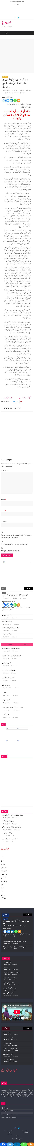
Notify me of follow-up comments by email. (14, 544)
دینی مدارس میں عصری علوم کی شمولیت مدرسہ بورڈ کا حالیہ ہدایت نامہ (13, 707)
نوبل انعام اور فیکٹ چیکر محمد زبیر (8, 993)
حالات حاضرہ (5, 77)
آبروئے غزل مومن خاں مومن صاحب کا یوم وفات (11, 973)
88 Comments (16, 703)
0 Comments (28, 90)
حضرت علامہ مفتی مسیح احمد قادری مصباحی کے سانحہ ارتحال (11, 656)
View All (28, 588)
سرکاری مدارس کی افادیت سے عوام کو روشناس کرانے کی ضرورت (13, 815)
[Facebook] (4, 100)
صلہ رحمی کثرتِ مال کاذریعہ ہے (7, 833)
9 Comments (14, 964)
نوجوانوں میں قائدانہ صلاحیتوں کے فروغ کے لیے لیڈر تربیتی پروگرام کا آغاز (15, 947)
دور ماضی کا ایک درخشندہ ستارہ (7, 634)
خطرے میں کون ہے (7, 398)
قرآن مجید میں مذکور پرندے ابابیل (8, 1060)
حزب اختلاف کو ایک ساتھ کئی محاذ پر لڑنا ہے (10, 988)
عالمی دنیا (3, 888)
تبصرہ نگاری (3, 867)
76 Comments (15, 717)
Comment (4, 470)
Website (3, 522)
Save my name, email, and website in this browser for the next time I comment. (16, 536)
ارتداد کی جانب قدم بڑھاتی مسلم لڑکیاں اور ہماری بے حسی (11, 827)
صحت (4, 593)
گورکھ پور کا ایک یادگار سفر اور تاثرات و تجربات (10, 978)
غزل (2, 891)
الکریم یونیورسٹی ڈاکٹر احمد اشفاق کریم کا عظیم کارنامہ (15, 595)
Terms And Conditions (9, 1131)
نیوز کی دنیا (3, 895)
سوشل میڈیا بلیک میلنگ (6, 685)
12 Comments (16, 830)
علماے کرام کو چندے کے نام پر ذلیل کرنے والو (10, 839)
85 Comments (16, 710)
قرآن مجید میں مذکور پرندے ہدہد (8, 1054)
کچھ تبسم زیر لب (5, 968)
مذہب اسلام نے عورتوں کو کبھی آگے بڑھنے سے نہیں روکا (16, 923)
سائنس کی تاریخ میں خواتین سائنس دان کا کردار (10, 1049)
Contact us (9, 1134)
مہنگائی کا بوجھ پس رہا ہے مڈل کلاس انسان (9, 671)
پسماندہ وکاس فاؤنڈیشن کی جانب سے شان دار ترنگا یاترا (11, 648)
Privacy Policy (25, 1131)
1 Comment (14, 618)
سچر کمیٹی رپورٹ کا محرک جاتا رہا (7, 622)
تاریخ (2, 861)
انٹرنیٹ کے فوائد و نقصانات (8, 1038)
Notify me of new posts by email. (11, 551)
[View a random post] (31, 33)
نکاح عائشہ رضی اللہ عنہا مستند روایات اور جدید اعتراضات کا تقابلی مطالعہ (14, 941)
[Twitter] (7, 100)
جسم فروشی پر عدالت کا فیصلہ (7, 962)
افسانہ (2, 857)
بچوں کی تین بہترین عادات (6, 615)
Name (3, 500)
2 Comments (16, 980)
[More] (18, 100)
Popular (26, 644)
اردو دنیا (6, 23)
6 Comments (15, 969)
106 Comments (15, 695)
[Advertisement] (17, 56)
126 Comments (16, 688)
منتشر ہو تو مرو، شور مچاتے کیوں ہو (8, 983)
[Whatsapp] (15, 100)
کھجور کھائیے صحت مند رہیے (25, 398)
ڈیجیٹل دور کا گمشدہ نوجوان (6, 663)
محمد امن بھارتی (20, 1139)
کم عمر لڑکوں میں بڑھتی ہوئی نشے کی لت (8, 678)
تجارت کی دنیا (4, 871)
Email (3, 511)
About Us (9, 1133)
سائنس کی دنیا (3, 878)
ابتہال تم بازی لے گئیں (7, 1043)
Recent (10, 644)
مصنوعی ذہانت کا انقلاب (7, 1033)
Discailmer (25, 1133)
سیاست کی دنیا (4, 881)
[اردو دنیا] (3, 33)
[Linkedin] (11, 100)
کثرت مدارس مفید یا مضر (6, 700)
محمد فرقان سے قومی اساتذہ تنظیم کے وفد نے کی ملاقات (10, 628)
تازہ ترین (3, 864)
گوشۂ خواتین (3, 898)
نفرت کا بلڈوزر (4, 693)
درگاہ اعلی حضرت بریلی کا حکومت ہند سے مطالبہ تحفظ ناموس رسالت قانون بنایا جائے (15, 93)
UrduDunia (14, 90)
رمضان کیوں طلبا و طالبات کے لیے (8, 821)
